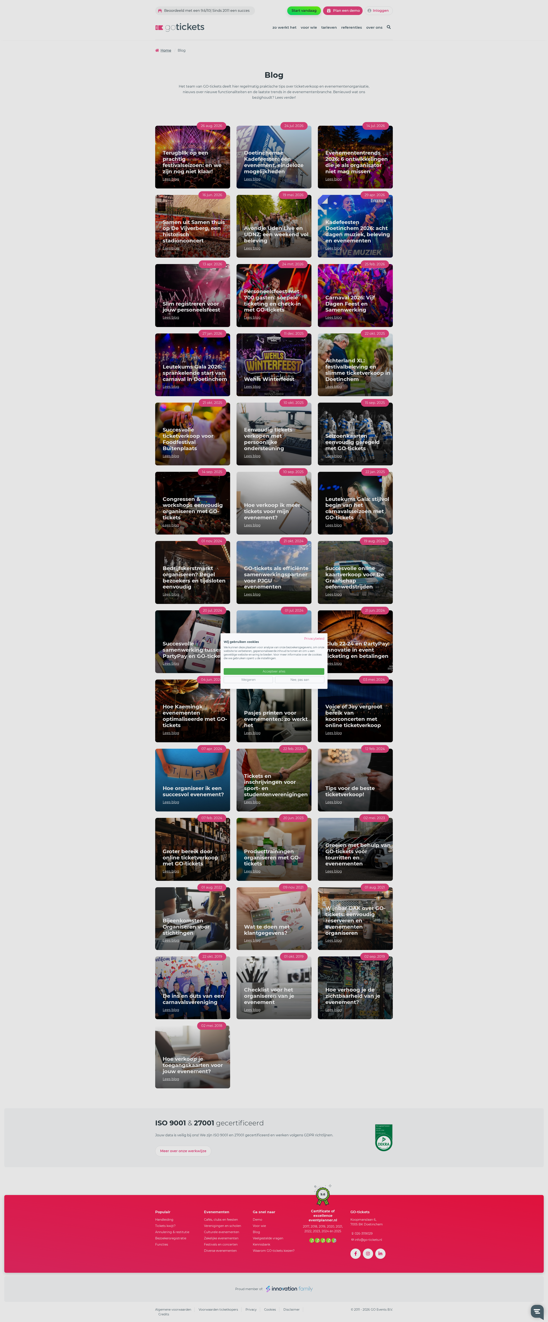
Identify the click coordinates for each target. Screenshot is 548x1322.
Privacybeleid (314, 638)
